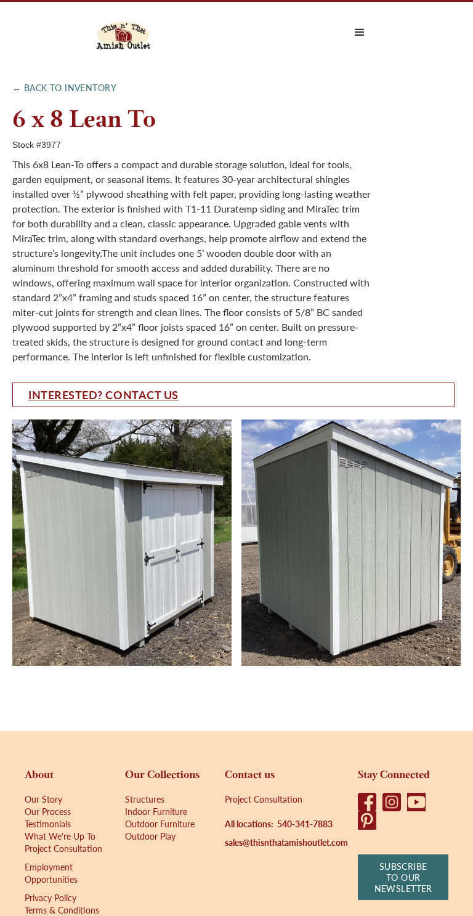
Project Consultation (63, 848)
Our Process (48, 811)
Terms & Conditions (62, 910)
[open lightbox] (122, 542)
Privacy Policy (50, 897)
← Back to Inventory (64, 87)
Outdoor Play (150, 836)
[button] (359, 32)
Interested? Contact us (103, 394)
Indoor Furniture (156, 811)
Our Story (43, 799)
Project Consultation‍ (263, 799)
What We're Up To (60, 836)
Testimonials (48, 823)
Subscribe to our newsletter (403, 877)
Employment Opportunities (51, 873)
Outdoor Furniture (160, 823)
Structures (144, 799)
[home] (123, 32)
